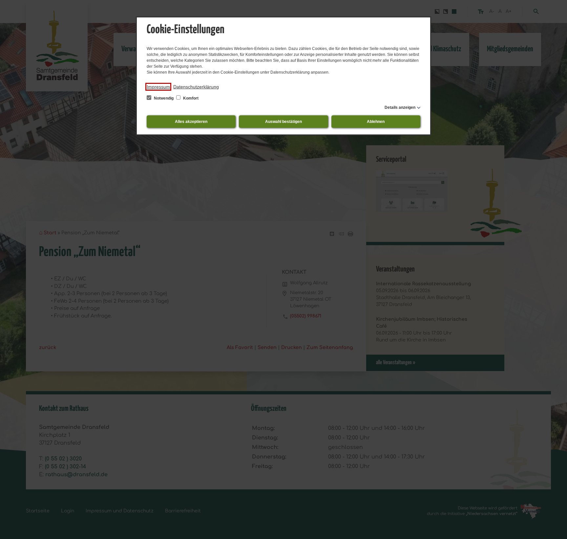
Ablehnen (376, 121)
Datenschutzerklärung (196, 86)
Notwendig (164, 98)
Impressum (158, 86)
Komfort (190, 98)
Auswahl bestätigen (283, 121)
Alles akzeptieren (191, 121)
